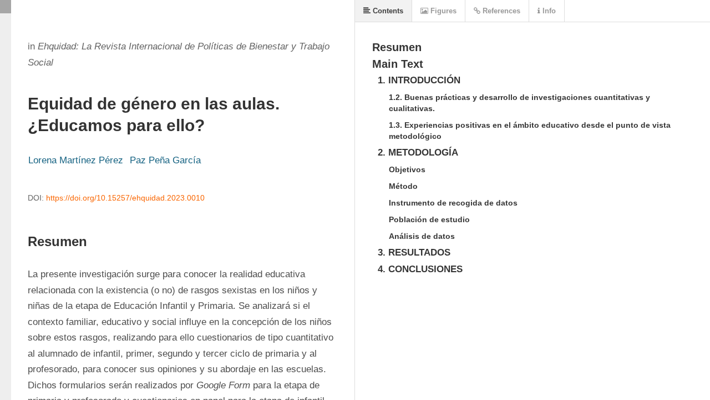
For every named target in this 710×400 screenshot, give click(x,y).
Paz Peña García (165, 160)
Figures (442, 11)
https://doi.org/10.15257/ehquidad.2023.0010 (125, 197)
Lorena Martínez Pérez (75, 160)
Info (548, 11)
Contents (387, 11)
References (500, 11)
